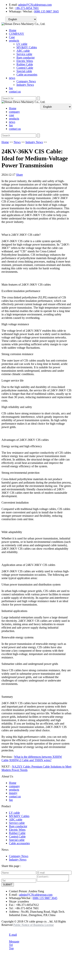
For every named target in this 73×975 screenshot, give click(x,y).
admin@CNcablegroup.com (35, 4)
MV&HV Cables (26, 47)
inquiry (13, 793)
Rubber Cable (24, 64)
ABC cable (23, 50)
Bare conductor (25, 57)
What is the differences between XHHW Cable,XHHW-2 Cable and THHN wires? (31, 758)
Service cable (24, 54)
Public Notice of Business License (33, 924)
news (12, 78)
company (14, 111)
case (11, 115)
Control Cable (24, 67)
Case (12, 37)
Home (12, 30)
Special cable (24, 71)
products (14, 40)
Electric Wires (24, 61)
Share (19, 174)
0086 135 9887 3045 (46, 11)
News (17, 142)
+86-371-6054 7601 (27, 8)
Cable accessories (26, 74)
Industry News (25, 84)
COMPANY (16, 33)
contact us (15, 91)
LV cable (21, 44)
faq (11, 88)
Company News (26, 81)
